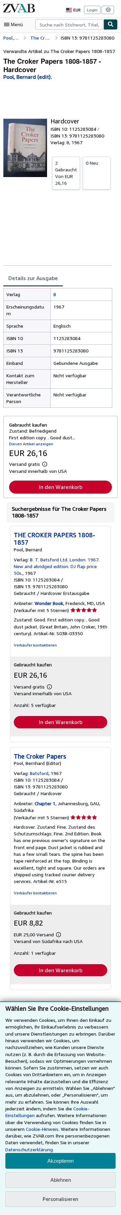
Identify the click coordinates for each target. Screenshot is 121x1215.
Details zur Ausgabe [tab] (33, 278)
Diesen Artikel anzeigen (31, 443)
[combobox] (69, 24)
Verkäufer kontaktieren (35, 645)
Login (92, 9)
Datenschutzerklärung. (29, 1149)
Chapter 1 (45, 803)
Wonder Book (49, 603)
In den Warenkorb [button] (60, 487)
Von (66, 173)
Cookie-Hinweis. (42, 1129)
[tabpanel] (57, 348)
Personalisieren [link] (60, 1199)
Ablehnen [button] (60, 1180)
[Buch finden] (110, 24)
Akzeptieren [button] (60, 1161)
